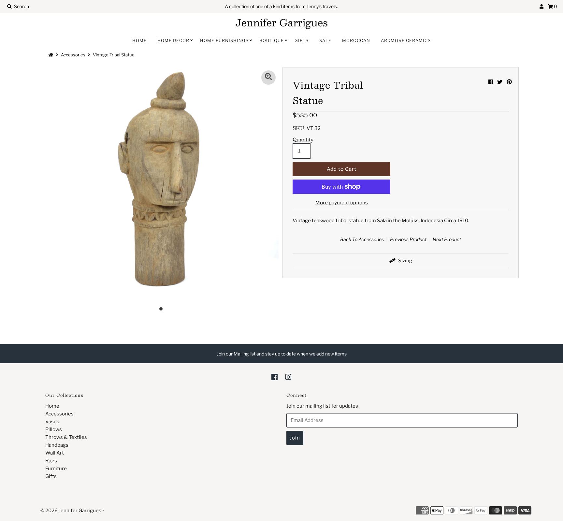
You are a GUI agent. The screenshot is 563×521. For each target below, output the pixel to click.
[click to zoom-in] (268, 77)
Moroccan (356, 40)
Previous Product (408, 239)
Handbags (56, 445)
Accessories (73, 54)
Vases (52, 422)
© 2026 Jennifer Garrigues (70, 511)
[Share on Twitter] (499, 82)
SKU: (299, 128)
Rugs (51, 461)
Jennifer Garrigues (282, 22)
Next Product (447, 239)
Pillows (53, 429)
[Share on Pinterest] (509, 82)
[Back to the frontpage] (52, 54)
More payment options (341, 203)
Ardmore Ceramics (406, 40)
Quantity (303, 139)
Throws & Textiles (66, 437)
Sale (325, 40)
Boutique (271, 40)
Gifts (302, 40)
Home (139, 40)
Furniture (56, 468)
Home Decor (173, 40)
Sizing (404, 261)
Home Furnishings (224, 40)
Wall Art (54, 453)
